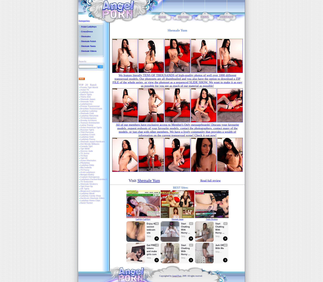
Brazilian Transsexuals (91, 109)
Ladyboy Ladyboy (88, 111)
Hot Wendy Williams (89, 144)
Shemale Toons (88, 46)
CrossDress (87, 31)
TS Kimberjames (88, 118)
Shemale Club (87, 113)
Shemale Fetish (88, 41)
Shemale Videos (89, 51)
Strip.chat (150, 236)
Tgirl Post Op (86, 186)
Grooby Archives (88, 120)
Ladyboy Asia (87, 92)
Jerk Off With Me (219, 247)
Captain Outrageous (90, 177)
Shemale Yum (87, 101)
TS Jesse (84, 153)
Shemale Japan (87, 99)
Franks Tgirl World (89, 87)
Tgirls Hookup (212, 219)
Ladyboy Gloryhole (89, 116)
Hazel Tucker (86, 203)
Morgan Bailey (87, 174)
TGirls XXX (85, 97)
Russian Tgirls (87, 130)
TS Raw (84, 156)
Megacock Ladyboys (90, 191)
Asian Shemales (88, 160)
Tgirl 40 (83, 158)
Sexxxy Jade (86, 151)
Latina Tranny (86, 125)
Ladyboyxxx (86, 104)
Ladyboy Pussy (87, 139)
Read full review (210, 180)
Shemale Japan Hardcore (92, 141)
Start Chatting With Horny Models (185, 228)
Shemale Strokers (89, 184)
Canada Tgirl (86, 146)
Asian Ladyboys (89, 27)
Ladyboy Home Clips (90, 200)
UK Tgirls (84, 189)
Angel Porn (176, 276)
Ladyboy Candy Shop (90, 196)
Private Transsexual (90, 106)
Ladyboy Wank (87, 193)
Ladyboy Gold (87, 137)
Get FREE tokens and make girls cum (152, 250)
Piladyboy (85, 163)
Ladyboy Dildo (87, 165)
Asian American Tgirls (91, 127)
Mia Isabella (86, 167)
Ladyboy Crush (87, 134)
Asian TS (84, 90)
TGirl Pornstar (87, 132)
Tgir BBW (84, 149)
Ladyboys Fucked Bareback (93, 179)
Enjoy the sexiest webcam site (152, 228)
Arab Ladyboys (87, 172)
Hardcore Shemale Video (92, 198)
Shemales (86, 36)
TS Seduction (86, 182)
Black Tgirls (86, 94)
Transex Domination (90, 123)
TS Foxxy (84, 170)
